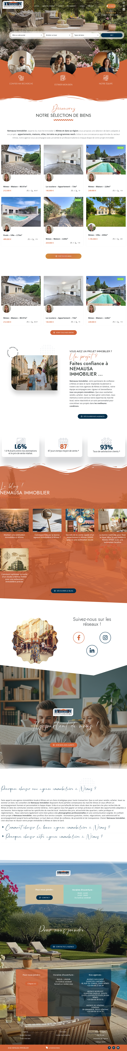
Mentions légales (100, 1032)
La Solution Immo (54, 1048)
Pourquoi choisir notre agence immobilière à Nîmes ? (54, 837)
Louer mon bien (25, 1038)
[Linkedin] (123, 9)
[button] (63, 332)
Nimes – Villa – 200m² (98, 235)
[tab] (37, 6)
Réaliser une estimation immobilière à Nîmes (14, 536)
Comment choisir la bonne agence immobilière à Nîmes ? (58, 827)
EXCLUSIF (120, 148)
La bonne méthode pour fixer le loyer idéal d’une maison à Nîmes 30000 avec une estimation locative (112, 539)
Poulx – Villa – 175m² (12, 235)
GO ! (111, 35)
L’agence (25, 1032)
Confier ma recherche (63, 1035)
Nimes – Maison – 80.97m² (15, 187)
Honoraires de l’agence (100, 1038)
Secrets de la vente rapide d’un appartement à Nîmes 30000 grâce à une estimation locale (80, 537)
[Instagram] (123, 2)
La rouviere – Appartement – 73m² (61, 187)
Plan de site (100, 1035)
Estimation (63, 1032)
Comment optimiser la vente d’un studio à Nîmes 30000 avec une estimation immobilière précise (14, 578)
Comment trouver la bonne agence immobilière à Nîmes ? (47, 536)
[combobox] (27, 35)
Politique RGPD (100, 1042)
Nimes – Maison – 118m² (99, 187)
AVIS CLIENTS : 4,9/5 (111, 15)
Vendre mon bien (25, 1035)
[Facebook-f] (109, 1047)
